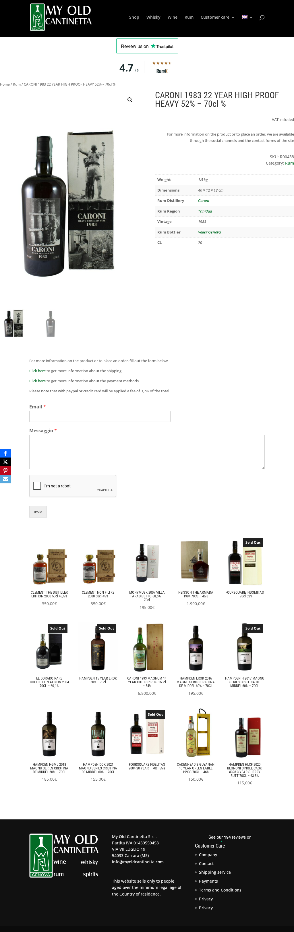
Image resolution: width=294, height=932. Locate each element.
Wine (172, 17)
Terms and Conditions (220, 890)
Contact (206, 863)
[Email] (5, 479)
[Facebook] (5, 453)
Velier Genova (209, 232)
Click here (37, 370)
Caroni (203, 200)
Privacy (206, 899)
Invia (38, 511)
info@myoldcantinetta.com (138, 862)
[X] (5, 462)
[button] (130, 100)
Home (5, 84)
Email (37, 407)
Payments (208, 881)
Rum (189, 17)
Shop (134, 17)
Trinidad (205, 211)
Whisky (153, 17)
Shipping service (215, 872)
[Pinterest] (5, 470)
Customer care (215, 17)
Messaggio (43, 431)
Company (208, 854)
